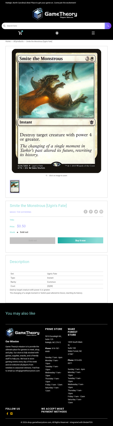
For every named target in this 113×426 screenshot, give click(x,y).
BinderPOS (87, 422)
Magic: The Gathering (20, 212)
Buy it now (80, 240)
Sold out (33, 240)
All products (18, 41)
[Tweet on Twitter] (96, 212)
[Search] (108, 26)
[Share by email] (101, 212)
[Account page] (57, 33)
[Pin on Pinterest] (91, 212)
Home (8, 41)
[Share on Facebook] (86, 212)
